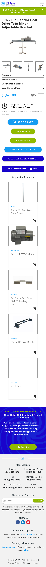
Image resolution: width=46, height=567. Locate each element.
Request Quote (23, 140)
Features (6, 75)
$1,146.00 (15, 250)
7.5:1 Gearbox (18, 386)
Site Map (26, 563)
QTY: (34, 95)
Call (23, 534)
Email (35, 169)
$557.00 (14, 294)
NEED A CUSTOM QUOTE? (23, 149)
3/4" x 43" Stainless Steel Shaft (21, 212)
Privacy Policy (14, 563)
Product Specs (9, 79)
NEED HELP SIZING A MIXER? (23, 158)
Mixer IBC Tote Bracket (23, 342)
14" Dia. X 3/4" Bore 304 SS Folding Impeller (21, 301)
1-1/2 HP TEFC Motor (22, 254)
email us (31, 534)
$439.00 (14, 338)
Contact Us (23, 447)
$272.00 (14, 207)
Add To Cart (25, 122)
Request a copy (9, 547)
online (25, 550)
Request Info (23, 131)
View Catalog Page (11, 88)
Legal (35, 563)
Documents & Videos (12, 84)
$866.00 (14, 382)
